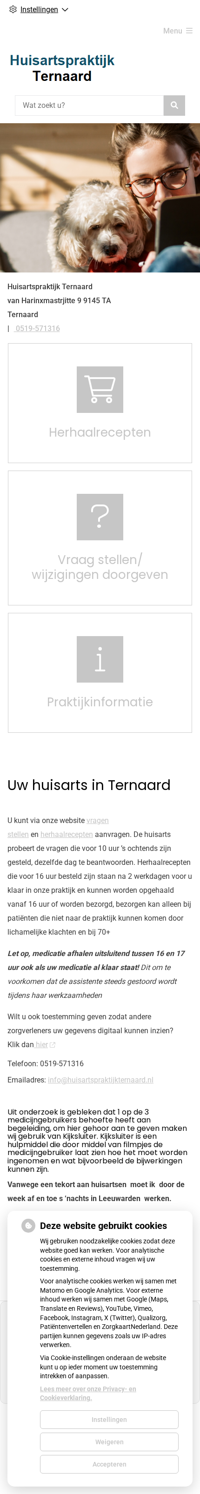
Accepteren (110, 1464)
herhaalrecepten (66, 834)
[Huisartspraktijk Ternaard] (62, 67)
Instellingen (109, 1419)
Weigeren (109, 1442)
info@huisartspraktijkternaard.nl (100, 1080)
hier (41, 1044)
